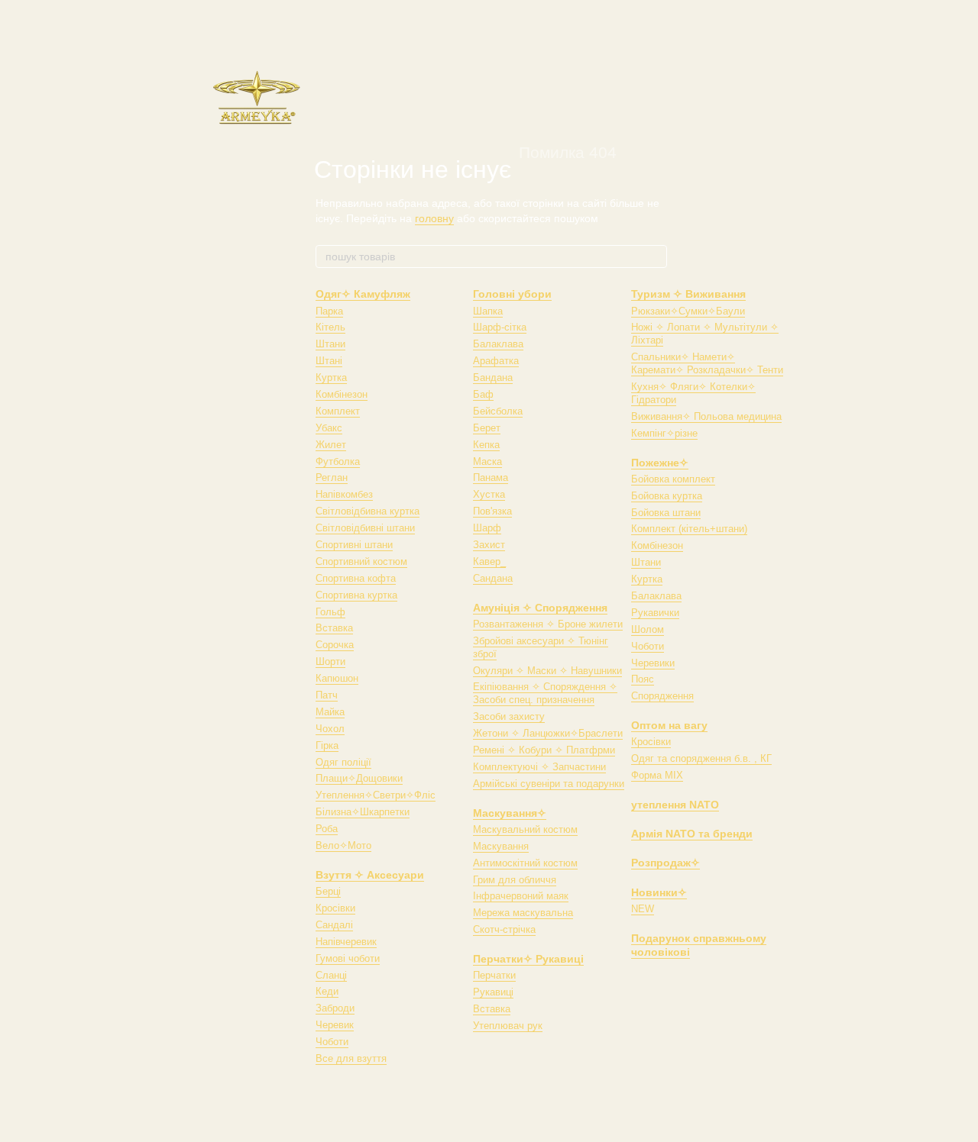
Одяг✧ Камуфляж (363, 294)
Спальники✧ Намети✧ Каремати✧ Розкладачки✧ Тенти (707, 363)
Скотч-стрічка (504, 929)
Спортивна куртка (356, 595)
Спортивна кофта (356, 578)
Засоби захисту (509, 716)
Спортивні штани (354, 544)
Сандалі (334, 925)
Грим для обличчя (514, 880)
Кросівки (335, 908)
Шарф (487, 528)
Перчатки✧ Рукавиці (528, 959)
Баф (483, 394)
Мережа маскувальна (523, 912)
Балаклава (498, 344)
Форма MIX (657, 775)
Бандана (493, 377)
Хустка (489, 494)
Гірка (327, 745)
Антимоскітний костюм (525, 863)
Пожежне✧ (659, 462)
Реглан (332, 477)
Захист (489, 544)
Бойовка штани (666, 512)
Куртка (331, 377)
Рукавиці (493, 992)
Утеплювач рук (507, 1025)
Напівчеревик (346, 941)
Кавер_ (489, 561)
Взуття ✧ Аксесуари (370, 875)
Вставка (334, 628)
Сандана (493, 578)
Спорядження (662, 696)
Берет (486, 428)
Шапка (488, 311)
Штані (329, 360)
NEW (642, 909)
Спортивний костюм (361, 561)
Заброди (335, 1008)
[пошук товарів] (655, 256)
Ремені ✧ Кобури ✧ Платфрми (544, 750)
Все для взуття (351, 1058)
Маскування (501, 846)
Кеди (327, 991)
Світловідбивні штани (365, 528)
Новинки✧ (659, 892)
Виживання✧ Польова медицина (706, 416)
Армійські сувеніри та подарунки (548, 783)
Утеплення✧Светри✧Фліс (376, 795)
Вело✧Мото (343, 845)
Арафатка (496, 360)
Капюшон (337, 678)
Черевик (335, 1025)
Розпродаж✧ (665, 863)
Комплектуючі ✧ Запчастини (539, 767)
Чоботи (332, 1041)
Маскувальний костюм (525, 829)
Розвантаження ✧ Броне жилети (548, 624)
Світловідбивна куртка (367, 511)
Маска (487, 461)
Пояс (642, 679)
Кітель (330, 327)
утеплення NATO (675, 804)
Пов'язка (492, 511)
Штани (330, 344)
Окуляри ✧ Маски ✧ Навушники (547, 670)
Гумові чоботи (348, 958)
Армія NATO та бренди (692, 833)
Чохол (330, 728)
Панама (490, 477)
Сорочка (335, 644)
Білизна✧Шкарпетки (363, 812)
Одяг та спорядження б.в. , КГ (701, 758)
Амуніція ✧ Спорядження (540, 608)
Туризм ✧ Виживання (688, 294)
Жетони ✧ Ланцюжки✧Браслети (548, 733)
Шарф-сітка (499, 327)
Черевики (653, 663)
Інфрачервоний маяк (520, 896)
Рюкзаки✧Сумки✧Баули (688, 311)
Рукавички (655, 612)
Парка (329, 311)
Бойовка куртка (666, 496)
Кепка (486, 444)
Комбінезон (342, 394)
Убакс (329, 428)
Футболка (338, 461)
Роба (327, 828)
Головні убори (512, 294)
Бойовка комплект (673, 479)
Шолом (647, 629)
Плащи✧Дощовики (359, 778)
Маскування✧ (509, 813)
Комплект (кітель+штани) (689, 528)
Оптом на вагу (669, 725)
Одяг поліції (343, 762)
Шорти (330, 661)
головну (434, 218)
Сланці (331, 975)
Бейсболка (498, 411)
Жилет (331, 444)
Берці (328, 891)
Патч (327, 695)
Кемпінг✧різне (664, 433)
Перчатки (494, 975)
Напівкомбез (344, 494)
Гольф (330, 612)
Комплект (338, 411)
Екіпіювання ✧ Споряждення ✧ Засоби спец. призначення (545, 693)
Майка (330, 712)
